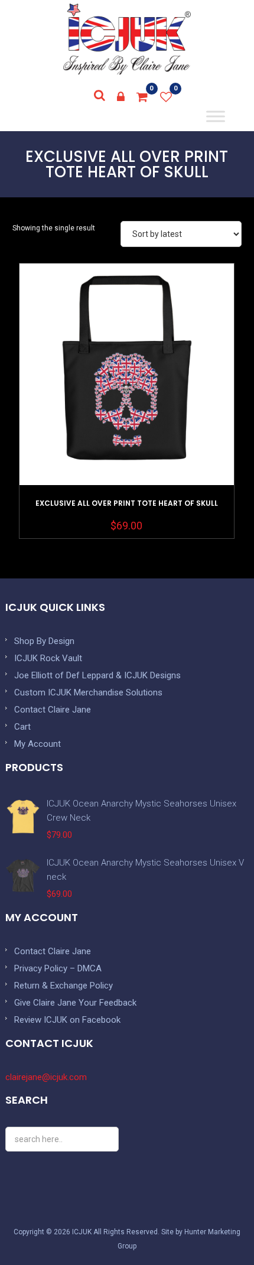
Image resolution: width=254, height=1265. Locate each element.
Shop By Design (44, 641)
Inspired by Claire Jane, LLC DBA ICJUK (127, 39)
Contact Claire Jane (52, 709)
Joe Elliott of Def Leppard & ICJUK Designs (97, 675)
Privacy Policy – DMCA (58, 968)
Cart (22, 726)
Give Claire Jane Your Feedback (75, 1002)
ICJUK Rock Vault (48, 658)
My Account (37, 744)
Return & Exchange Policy (63, 985)
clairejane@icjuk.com (46, 1077)
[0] (142, 97)
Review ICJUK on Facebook (67, 1019)
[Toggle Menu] (216, 116)
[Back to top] (218, 1229)
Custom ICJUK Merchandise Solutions (88, 692)
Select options (126, 403)
